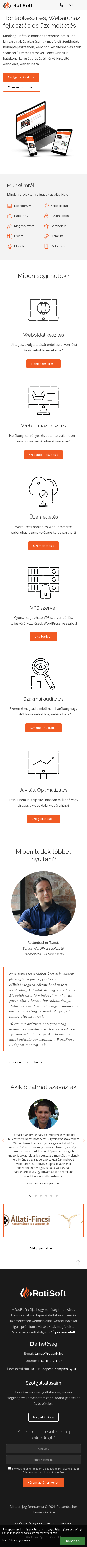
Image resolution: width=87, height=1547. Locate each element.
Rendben (73, 1541)
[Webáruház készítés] (43, 401)
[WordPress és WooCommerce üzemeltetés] (43, 492)
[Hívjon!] (62, 5)
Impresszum (64, 1523)
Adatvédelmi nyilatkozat (16, 1540)
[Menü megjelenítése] (80, 5)
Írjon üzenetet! (64, 1332)
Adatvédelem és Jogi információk (32, 1523)
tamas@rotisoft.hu (49, 1353)
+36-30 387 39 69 (50, 1361)
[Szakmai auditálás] (43, 674)
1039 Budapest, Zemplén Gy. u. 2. (55, 1369)
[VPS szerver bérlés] (43, 583)
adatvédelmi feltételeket (61, 1468)
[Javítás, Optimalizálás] (43, 765)
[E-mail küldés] (71, 5)
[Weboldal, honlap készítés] (43, 310)
